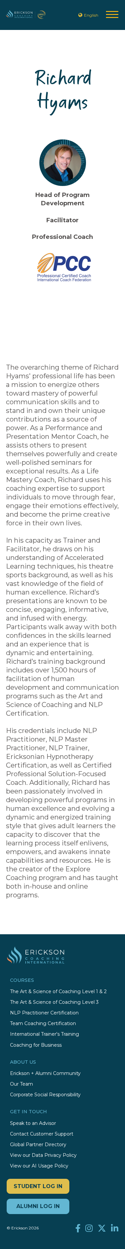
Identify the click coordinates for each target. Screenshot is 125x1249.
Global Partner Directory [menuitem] (38, 1145)
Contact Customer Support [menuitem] (41, 1134)
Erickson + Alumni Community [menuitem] (45, 1073)
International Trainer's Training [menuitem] (44, 1034)
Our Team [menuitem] (21, 1084)
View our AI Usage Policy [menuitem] (39, 1166)
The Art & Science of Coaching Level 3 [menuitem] (54, 1002)
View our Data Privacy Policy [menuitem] (43, 1155)
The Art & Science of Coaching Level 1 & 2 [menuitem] (58, 991)
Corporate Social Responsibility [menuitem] (45, 1095)
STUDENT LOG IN (38, 1186)
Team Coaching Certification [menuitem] (43, 1023)
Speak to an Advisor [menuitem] (33, 1123)
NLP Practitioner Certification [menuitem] (44, 1013)
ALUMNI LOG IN (38, 1206)
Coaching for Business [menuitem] (36, 1045)
